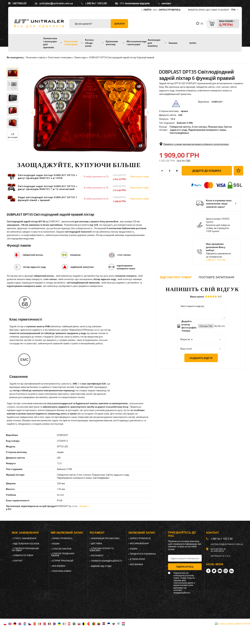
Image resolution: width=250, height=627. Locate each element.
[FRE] (9, 623)
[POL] (5, 623)
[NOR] (54, 623)
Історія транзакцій (62, 561)
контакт (166, 3)
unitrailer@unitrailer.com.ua (56, 3)
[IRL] (64, 623)
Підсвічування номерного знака (207, 129)
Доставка (96, 544)
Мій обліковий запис (67, 533)
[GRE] (118, 623)
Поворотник (215, 126)
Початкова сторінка (35, 57)
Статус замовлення (24, 538)
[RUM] (49, 623)
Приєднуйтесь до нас (182, 534)
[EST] (108, 623)
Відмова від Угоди (101, 566)
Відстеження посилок (26, 544)
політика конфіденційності (181, 591)
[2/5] (208, 296)
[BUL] (113, 623)
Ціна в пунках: (213, 218)
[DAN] (44, 623)
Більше (83, 506)
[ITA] (39, 623)
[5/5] (216, 296)
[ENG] (19, 623)
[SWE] (74, 623)
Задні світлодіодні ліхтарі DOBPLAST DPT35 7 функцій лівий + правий (47, 199)
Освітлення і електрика (71, 43)
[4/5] (213, 296)
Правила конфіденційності (106, 561)
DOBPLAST (217, 101)
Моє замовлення (25, 533)
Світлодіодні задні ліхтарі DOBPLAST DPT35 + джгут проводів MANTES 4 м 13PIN (47, 177)
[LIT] (98, 623)
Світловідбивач (179, 133)
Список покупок (61, 549)
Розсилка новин (61, 571)
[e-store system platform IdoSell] (232, 623)
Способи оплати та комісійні (102, 549)
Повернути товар (23, 555)
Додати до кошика (206, 171)
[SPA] (34, 623)
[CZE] (29, 623)
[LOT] (103, 623)
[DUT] (24, 623)
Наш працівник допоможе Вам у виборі (218, 251)
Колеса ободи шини (89, 43)
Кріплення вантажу (112, 43)
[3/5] (211, 296)
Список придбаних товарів (62, 555)
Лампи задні (80, 57)
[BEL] (83, 623)
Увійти (147, 9)
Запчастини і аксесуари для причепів (50, 43)
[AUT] (69, 623)
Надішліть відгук (201, 358)
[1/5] (206, 296)
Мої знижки (58, 566)
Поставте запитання (216, 277)
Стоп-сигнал (199, 126)
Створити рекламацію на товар (25, 549)
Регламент (97, 556)
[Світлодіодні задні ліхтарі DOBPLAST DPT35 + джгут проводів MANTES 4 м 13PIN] (11, 176)
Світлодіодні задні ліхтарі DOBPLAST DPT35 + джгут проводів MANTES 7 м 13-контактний (47, 188)
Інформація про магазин (105, 538)
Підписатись (185, 566)
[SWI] (88, 623)
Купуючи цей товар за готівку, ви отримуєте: (218, 226)
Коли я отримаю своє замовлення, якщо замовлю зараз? (219, 203)
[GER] (14, 623)
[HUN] (123, 623)
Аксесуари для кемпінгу (154, 43)
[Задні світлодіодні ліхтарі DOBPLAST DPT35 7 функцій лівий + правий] (11, 198)
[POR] (93, 623)
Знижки (173, 43)
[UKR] (59, 623)
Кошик (56, 544)
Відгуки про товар (175, 277)
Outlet (192, 43)
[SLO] (79, 623)
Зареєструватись (169, 9)
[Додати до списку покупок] (238, 170)
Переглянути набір (139, 176)
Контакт (18, 561)
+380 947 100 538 (96, 3)
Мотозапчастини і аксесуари (137, 43)
